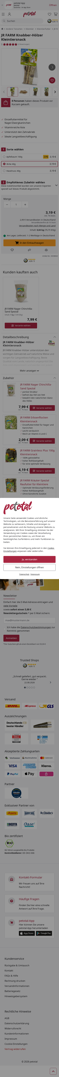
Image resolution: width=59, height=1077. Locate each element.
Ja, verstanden (29, 559)
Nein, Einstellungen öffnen (29, 567)
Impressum (35, 574)
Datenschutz (24, 574)
